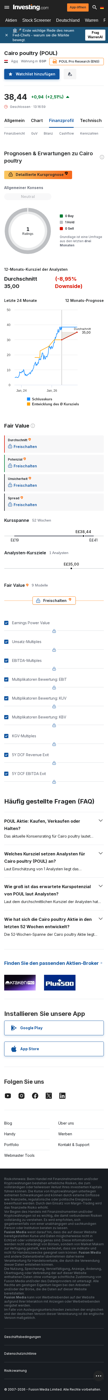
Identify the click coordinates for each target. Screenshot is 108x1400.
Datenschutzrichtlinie (20, 1353)
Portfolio (11, 1144)
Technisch (91, 120)
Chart (37, 120)
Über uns (66, 1123)
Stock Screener (36, 20)
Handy (9, 1134)
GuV (34, 133)
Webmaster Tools (19, 1155)
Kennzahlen (89, 133)
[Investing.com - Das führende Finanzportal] (30, 7)
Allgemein (14, 120)
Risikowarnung (15, 1371)
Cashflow (66, 133)
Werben (65, 1134)
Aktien (11, 20)
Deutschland (68, 20)
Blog (8, 1123)
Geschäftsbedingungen (22, 1337)
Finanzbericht (14, 133)
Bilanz (48, 133)
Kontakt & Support (73, 1144)
